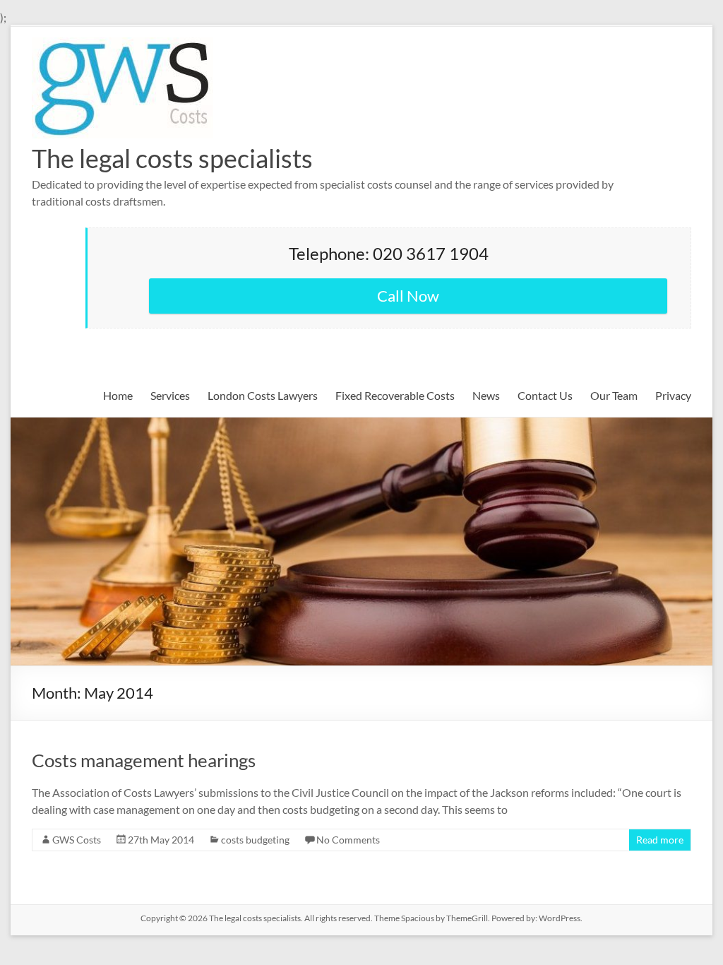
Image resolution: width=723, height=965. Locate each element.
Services (170, 395)
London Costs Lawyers (263, 395)
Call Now (408, 295)
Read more (659, 840)
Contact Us (545, 395)
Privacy (673, 395)
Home (118, 395)
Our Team (614, 395)
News (486, 395)
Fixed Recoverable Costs (395, 395)
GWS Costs (76, 840)
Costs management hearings (144, 760)
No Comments (348, 840)
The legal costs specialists (172, 158)
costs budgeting (255, 840)
